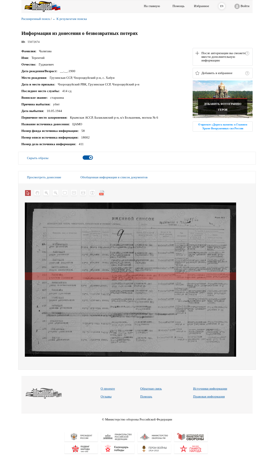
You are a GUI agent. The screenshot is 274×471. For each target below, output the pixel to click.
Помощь (146, 396)
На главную (152, 6)
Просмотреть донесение (44, 177)
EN (221, 6)
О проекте (108, 388)
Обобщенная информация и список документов (113, 177)
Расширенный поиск (35, 19)
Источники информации (210, 388)
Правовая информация (209, 396)
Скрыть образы (37, 158)
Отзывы (106, 396)
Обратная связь (151, 388)
